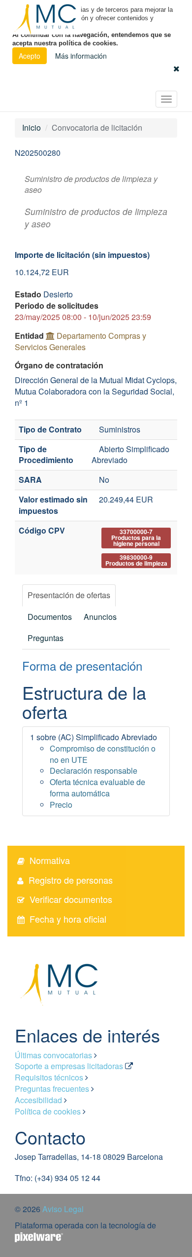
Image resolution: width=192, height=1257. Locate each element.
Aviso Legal (63, 1209)
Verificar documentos (71, 899)
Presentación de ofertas (69, 595)
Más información (81, 56)
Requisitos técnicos (49, 1077)
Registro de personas (71, 879)
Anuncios (100, 616)
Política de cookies (48, 1111)
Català (183, 82)
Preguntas (46, 638)
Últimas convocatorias (53, 1055)
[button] (176, 68)
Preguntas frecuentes (52, 1088)
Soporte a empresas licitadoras (69, 1066)
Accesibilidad (38, 1100)
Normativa (50, 860)
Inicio (31, 127)
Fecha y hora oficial (68, 918)
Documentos (50, 616)
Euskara (157, 82)
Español (129, 82)
